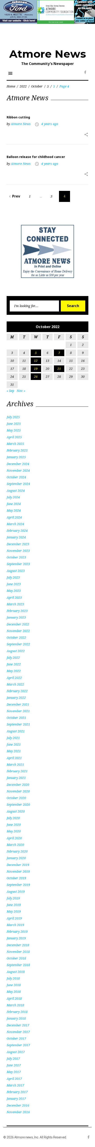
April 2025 (14, 437)
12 (36, 361)
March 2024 (15, 524)
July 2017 (13, 1058)
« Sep (10, 391)
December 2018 (18, 945)
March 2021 (15, 764)
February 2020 (17, 851)
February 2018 (17, 1012)
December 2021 (18, 704)
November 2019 (18, 871)
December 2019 (18, 865)
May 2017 (14, 1072)
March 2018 (15, 1005)
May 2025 (14, 430)
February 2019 (17, 931)
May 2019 (14, 911)
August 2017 (16, 1052)
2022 (23, 86)
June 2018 (14, 985)
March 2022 (15, 684)
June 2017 (14, 1065)
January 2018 (16, 1018)
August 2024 (16, 490)
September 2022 (18, 644)
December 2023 (18, 544)
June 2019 (14, 905)
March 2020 (15, 845)
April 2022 (14, 678)
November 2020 (18, 791)
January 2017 (16, 1098)
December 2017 (18, 1025)
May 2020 (14, 831)
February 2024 (17, 530)
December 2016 (18, 1105)
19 (36, 369)
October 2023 (16, 557)
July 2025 (13, 417)
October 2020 (16, 798)
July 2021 (13, 738)
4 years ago (49, 124)
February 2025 (17, 450)
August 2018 (16, 972)
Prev (14, 196)
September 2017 (18, 1045)
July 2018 (13, 978)
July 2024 (13, 497)
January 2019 (16, 938)
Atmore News (47, 53)
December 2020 (18, 784)
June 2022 (14, 664)
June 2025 (14, 424)
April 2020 (14, 838)
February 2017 (17, 1092)
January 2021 (16, 778)
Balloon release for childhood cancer (36, 157)
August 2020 (16, 811)
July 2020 (13, 818)
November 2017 (18, 1032)
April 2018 (14, 998)
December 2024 (18, 464)
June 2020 (14, 824)
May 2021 (14, 751)
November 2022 (18, 631)
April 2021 (14, 758)
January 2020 (16, 858)
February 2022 (17, 691)
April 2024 (14, 517)
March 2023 (15, 604)
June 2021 (14, 744)
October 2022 (16, 637)
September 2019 (18, 885)
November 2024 (18, 470)
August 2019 (16, 891)
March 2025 (15, 444)
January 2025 (16, 457)
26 (36, 376)
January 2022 (16, 697)
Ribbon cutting (18, 117)
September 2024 (18, 484)
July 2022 (13, 657)
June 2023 (14, 584)
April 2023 (14, 597)
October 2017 (16, 1038)
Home (11, 86)
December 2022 (18, 624)
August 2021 (16, 731)
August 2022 (16, 651)
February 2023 (17, 611)
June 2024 (14, 504)
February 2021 (17, 771)
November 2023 (18, 551)
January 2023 (16, 617)
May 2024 (14, 510)
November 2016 (18, 1112)
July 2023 (13, 577)
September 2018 (18, 965)
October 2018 (16, 958)
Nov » (21, 391)
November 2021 (18, 711)
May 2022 (14, 671)
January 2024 (16, 537)
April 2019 (14, 918)
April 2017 (14, 1079)
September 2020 (18, 804)
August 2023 (16, 571)
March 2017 (15, 1085)
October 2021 (16, 718)
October (37, 86)
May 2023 (14, 591)
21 (59, 369)
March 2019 (15, 925)
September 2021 (18, 724)
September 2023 (18, 564)
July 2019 (13, 898)
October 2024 (16, 477)
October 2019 (16, 878)
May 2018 (14, 991)
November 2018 (18, 952)
